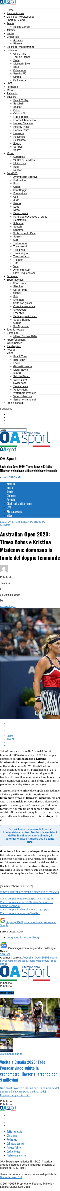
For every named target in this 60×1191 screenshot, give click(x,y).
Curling (17, 323)
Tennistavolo (20, 246)
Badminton (19, 180)
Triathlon (18, 259)
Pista (16, 60)
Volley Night (20, 389)
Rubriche (18, 223)
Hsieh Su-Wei (18, 960)
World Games (14, 343)
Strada (17, 76)
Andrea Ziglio (8, 606)
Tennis (10, 23)
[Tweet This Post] (33, 726)
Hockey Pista (21, 126)
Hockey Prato (21, 130)
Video (10, 353)
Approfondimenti (16, 339)
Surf (15, 239)
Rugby (17, 143)
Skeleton (18, 299)
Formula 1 (12, 86)
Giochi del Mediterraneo (20, 16)
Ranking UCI (20, 73)
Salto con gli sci (22, 303)
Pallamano (19, 136)
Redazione (12, 1139)
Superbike (19, 156)
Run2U (17, 373)
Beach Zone (20, 356)
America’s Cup (21, 269)
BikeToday (19, 359)
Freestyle (18, 313)
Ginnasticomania (22, 366)
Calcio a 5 (19, 113)
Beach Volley (20, 100)
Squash (17, 236)
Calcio (16, 110)
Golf (15, 196)
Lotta (16, 206)
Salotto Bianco (21, 376)
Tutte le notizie (15, 329)
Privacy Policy (14, 1147)
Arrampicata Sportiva (25, 176)
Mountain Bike (21, 63)
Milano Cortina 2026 (25, 336)
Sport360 (12, 173)
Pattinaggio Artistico (25, 316)
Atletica (11, 30)
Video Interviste (22, 396)
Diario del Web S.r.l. (11, 1177)
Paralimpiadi (20, 213)
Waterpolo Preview (24, 393)
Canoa (16, 186)
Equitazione (20, 193)
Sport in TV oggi (16, 20)
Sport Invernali (15, 279)
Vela (15, 266)
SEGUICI (5, 954)
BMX (16, 66)
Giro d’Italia (19, 53)
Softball (17, 146)
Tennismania (20, 386)
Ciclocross (19, 80)
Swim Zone (19, 383)
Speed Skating (21, 319)
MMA (16, 210)
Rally (16, 166)
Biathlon (18, 286)
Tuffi (15, 263)
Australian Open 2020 (35, 957)
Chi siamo (12, 1135)
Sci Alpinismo (21, 326)
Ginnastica (13, 36)
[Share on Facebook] (33, 723)
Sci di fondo (20, 289)
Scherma (18, 230)
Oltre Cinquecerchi (24, 273)
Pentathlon (19, 220)
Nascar (17, 170)
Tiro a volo (19, 249)
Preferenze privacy (16, 1155)
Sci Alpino (12, 276)
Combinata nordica (24, 306)
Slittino (17, 293)
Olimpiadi (12, 332)
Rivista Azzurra (15, 13)
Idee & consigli (15, 402)
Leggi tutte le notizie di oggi (23, 937)
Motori (10, 153)
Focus (16, 363)
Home (10, 10)
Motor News (20, 369)
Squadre (11, 96)
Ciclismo (12, 50)
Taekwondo (20, 243)
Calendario (19, 70)
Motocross (19, 163)
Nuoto (10, 33)
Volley (17, 150)
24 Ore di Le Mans (24, 160)
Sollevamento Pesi (24, 233)
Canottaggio (20, 190)
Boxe (16, 183)
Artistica (18, 40)
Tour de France (21, 57)
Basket (17, 106)
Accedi (11, 349)
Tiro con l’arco (21, 256)
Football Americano (24, 120)
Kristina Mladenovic (37, 960)
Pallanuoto (19, 140)
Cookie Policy (13, 1151)
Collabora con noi (15, 1143)
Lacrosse (18, 133)
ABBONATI (15, 477)
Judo (16, 200)
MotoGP (11, 90)
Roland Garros (21, 26)
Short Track (19, 283)
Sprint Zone (20, 379)
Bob (15, 296)
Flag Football (20, 116)
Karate (17, 203)
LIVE (9, 83)
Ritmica (17, 43)
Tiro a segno (20, 253)
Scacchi (17, 226)
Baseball (18, 103)
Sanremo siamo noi (24, 399)
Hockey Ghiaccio (23, 123)
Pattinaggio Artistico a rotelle (30, 216)
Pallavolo (12, 93)
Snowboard (19, 309)
